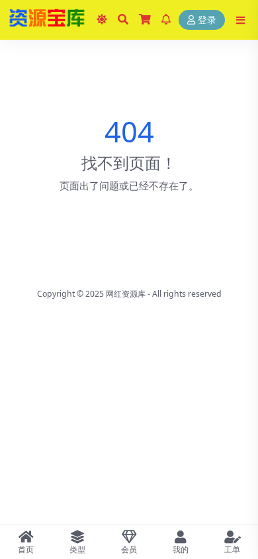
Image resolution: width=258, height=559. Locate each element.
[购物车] (144, 19)
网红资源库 (126, 293)
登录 (207, 20)
